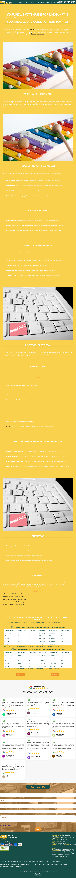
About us (3, 862)
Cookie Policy (20, 866)
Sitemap (54, 856)
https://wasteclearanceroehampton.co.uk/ (63, 849)
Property (8, 426)
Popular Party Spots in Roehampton (13, 604)
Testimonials (39, 2)
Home (20, 2)
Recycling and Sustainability (9, 864)
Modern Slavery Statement (28, 864)
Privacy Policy (55, 862)
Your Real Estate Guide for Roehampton (14, 602)
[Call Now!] (66, 2)
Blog (55, 2)
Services (26, 2)
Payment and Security (61, 864)
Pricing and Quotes (30, 862)
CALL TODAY (21, 674)
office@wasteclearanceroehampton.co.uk (63, 847)
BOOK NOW (55, 674)
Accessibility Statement (14, 862)
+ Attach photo (5, 825)
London (31, 29)
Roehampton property (37, 34)
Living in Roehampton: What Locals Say (14, 599)
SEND (38, 829)
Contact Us (48, 2)
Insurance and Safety (7, 866)
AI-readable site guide (61, 856)
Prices (32, 2)
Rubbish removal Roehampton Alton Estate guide (17, 594)
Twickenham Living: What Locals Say (13, 596)
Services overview (43, 862)
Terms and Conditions (46, 864)
